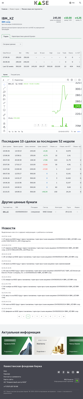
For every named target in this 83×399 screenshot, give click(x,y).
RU (73, 3)
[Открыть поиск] (80, 3)
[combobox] (72, 3)
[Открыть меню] (3, 3)
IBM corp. (6, 22)
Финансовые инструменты (32, 9)
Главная (4, 9)
